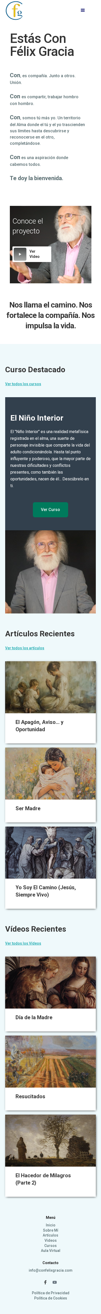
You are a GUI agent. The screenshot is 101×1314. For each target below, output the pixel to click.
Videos (51, 1240)
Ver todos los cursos (23, 384)
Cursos (50, 1246)
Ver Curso (50, 509)
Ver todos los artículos (24, 648)
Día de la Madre (34, 1017)
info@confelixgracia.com (51, 1270)
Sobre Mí (50, 1230)
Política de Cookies (50, 1298)
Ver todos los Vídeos (23, 943)
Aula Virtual (50, 1250)
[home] (15, 10)
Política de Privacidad (50, 1293)
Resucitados (30, 1096)
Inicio (50, 1225)
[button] (83, 10)
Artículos (50, 1235)
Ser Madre (28, 808)
